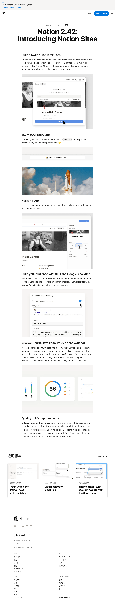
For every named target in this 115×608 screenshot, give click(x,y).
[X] (19, 525)
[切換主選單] (111, 13)
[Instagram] (15, 525)
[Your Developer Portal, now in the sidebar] (23, 480)
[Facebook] (27, 525)
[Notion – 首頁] (4, 13)
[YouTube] (30, 525)
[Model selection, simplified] (57, 480)
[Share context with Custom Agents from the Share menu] (91, 480)
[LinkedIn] (23, 525)
